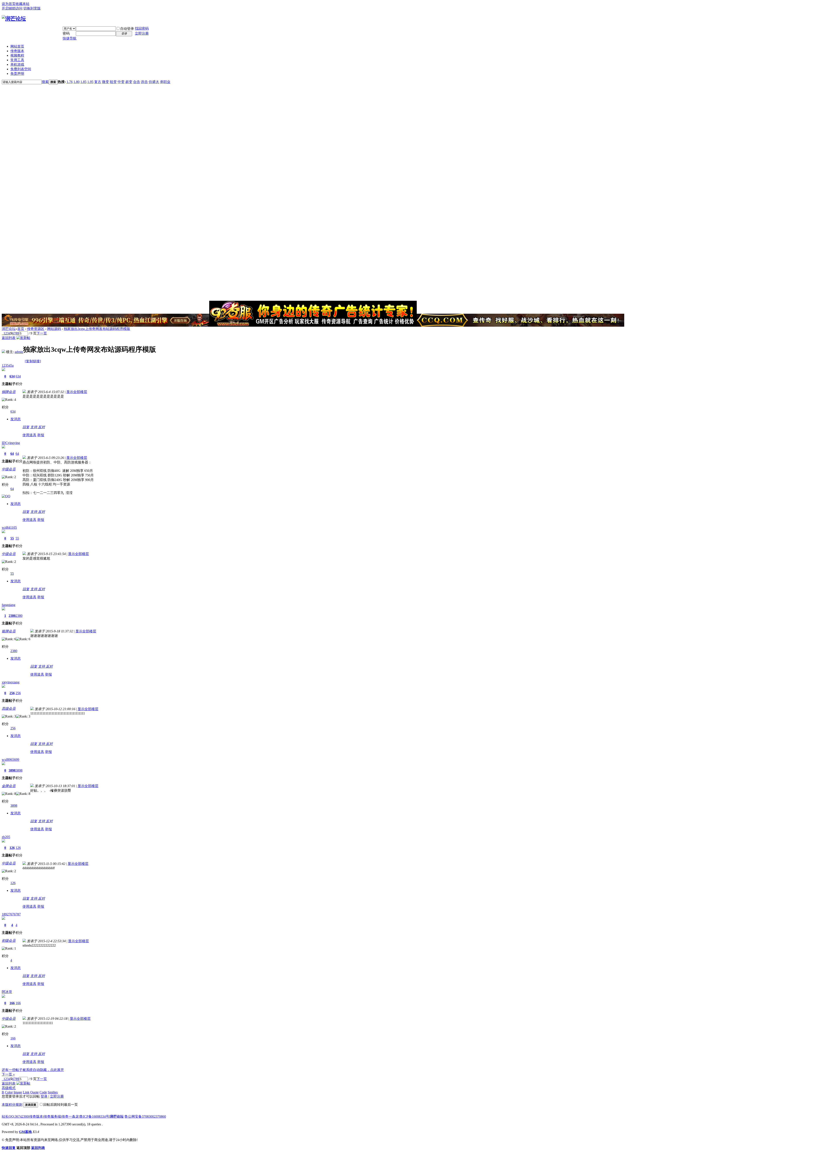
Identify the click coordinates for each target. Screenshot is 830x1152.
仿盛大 (154, 82)
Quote (34, 1092)
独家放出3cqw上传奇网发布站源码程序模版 (97, 329)
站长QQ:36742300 (15, 1116)
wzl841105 (9, 527)
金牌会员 (9, 786)
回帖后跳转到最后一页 (60, 1104)
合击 (136, 82)
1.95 (90, 82)
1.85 (83, 82)
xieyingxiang (10, 682)
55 (12, 538)
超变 (128, 82)
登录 (44, 1096)
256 (12, 693)
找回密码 (142, 28)
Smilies (53, 1092)
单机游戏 (17, 64)
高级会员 (9, 708)
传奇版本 (17, 51)
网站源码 (54, 329)
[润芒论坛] (14, 18)
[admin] (3, 352)
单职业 (165, 82)
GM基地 (25, 1132)
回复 (25, 427)
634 (12, 376)
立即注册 (142, 33)
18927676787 (11, 914)
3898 (12, 770)
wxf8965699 (10, 759)
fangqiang (8, 605)
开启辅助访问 (12, 8)
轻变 (113, 82)
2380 (12, 615)
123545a (8, 365)
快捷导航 (70, 38)
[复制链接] (33, 361)
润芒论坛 (9, 329)
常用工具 (17, 60)
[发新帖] (23, 338)
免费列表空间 (20, 69)
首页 (20, 329)
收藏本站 (22, 4)
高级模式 (9, 1088)
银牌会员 (9, 631)
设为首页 (9, 4)
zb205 (6, 837)
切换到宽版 (32, 8)
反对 (41, 427)
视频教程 (17, 55)
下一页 (42, 333)
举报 (40, 435)
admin (19, 352)
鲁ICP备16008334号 (94, 1116)
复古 (97, 82)
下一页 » (8, 1074)
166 (12, 1003)
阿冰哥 (7, 992)
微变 (105, 82)
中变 (121, 82)
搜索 (45, 82)
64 (12, 453)
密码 (66, 33)
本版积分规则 (12, 1104)
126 (12, 848)
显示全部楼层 (76, 392)
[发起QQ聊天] (6, 496)
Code (43, 1092)
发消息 (15, 419)
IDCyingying (11, 443)
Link (26, 1092)
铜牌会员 (9, 392)
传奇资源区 (35, 329)
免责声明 (17, 73)
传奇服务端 (52, 1116)
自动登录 (127, 28)
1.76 (70, 82)
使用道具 (29, 435)
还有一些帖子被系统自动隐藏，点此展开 (33, 1070)
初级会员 (9, 940)
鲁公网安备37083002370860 (145, 1116)
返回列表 (9, 338)
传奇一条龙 (70, 1116)
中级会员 (9, 469)
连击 (144, 82)
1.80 (76, 82)
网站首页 (17, 46)
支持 (34, 427)
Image (18, 1092)
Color (9, 1092)
